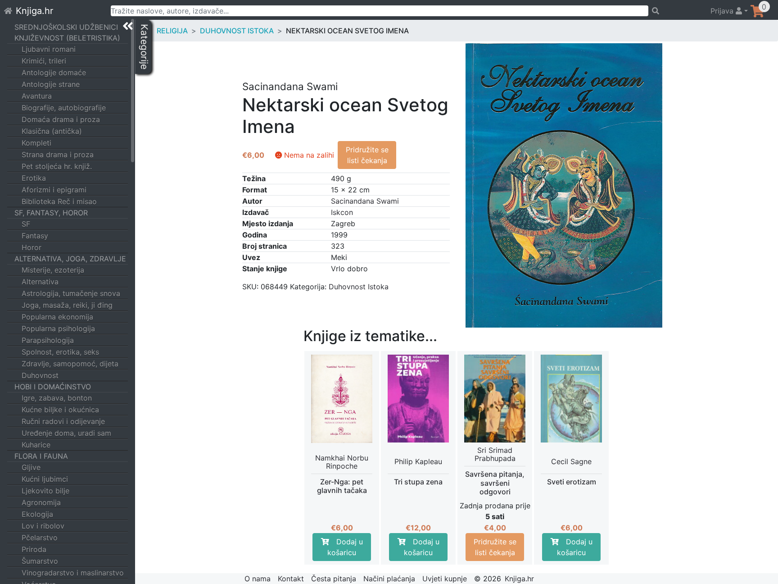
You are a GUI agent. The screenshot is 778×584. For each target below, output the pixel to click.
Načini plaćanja (389, 578)
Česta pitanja (333, 578)
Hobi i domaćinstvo (52, 386)
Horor (31, 247)
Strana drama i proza (58, 154)
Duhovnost (40, 375)
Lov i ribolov (43, 525)
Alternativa (40, 281)
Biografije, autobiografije (64, 107)
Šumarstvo (40, 561)
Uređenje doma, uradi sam (66, 433)
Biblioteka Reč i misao (59, 201)
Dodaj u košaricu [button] (345, 547)
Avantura (37, 95)
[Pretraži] (675, 11)
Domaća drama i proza (61, 119)
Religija (172, 30)
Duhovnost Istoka (237, 30)
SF (26, 223)
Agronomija (41, 502)
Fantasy (35, 235)
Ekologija (37, 514)
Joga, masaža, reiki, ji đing (67, 305)
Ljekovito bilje (45, 490)
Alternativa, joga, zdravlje (70, 258)
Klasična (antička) (52, 131)
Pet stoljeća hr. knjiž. (57, 166)
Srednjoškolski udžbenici (66, 27)
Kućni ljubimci (45, 479)
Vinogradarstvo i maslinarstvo (73, 572)
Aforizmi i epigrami (54, 189)
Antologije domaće (54, 72)
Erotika (34, 177)
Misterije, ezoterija (53, 269)
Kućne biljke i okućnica (60, 409)
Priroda (34, 549)
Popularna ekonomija (57, 316)
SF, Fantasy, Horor (51, 212)
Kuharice (36, 444)
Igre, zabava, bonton (57, 397)
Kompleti (36, 142)
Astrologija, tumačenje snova (71, 293)
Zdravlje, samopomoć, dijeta (70, 363)
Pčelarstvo (40, 537)
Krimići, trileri (44, 60)
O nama (257, 578)
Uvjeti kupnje (444, 578)
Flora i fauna (41, 456)
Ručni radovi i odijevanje (63, 421)
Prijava (723, 10)
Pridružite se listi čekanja (367, 155)
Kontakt (291, 578)
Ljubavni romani (49, 49)
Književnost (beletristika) (67, 37)
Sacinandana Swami (365, 200)
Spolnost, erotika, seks (60, 351)
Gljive (31, 467)
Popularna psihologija (58, 328)
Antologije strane (51, 84)
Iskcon (342, 212)
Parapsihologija (48, 340)
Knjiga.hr (34, 10)
